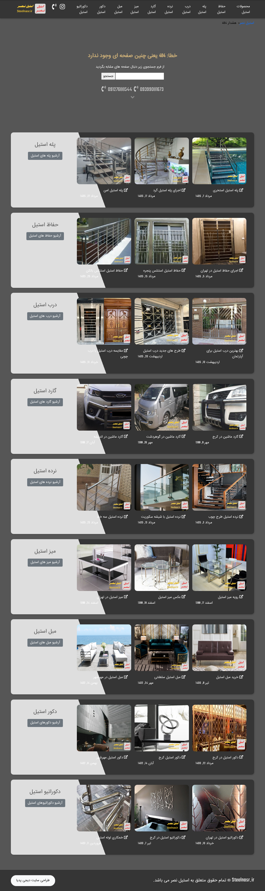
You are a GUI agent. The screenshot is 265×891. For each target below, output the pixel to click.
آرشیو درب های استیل (45, 316)
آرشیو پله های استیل (45, 156)
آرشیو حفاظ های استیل (45, 236)
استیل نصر (247, 23)
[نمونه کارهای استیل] (62, 7)
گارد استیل (152, 9)
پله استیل (202, 9)
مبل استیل (118, 9)
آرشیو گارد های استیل (45, 402)
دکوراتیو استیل (82, 9)
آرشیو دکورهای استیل (45, 722)
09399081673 (151, 90)
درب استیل (186, 9)
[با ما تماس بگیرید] (54, 7)
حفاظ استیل (221, 9)
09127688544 (119, 90)
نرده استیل (169, 9)
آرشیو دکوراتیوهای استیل (45, 803)
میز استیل (134, 9)
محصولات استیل (243, 9)
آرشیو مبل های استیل (45, 642)
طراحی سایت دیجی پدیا (33, 880)
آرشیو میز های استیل (45, 562)
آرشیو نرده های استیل (45, 482)
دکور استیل (101, 9)
